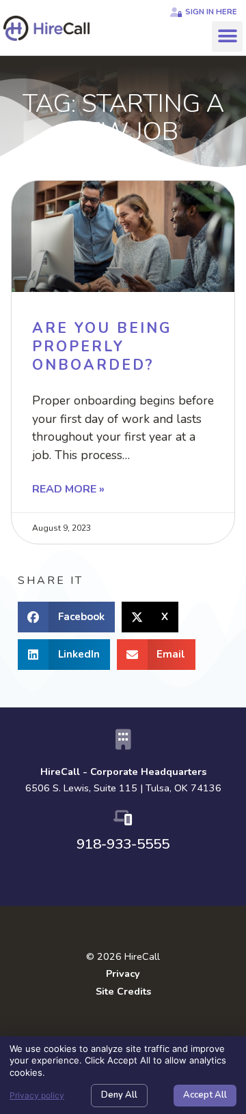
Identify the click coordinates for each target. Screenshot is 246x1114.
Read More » (68, 489)
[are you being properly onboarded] (123, 236)
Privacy (123, 973)
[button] (227, 36)
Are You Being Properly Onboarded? (102, 347)
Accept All (205, 1095)
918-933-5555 (123, 843)
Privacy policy (37, 1095)
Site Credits (123, 991)
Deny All (119, 1095)
